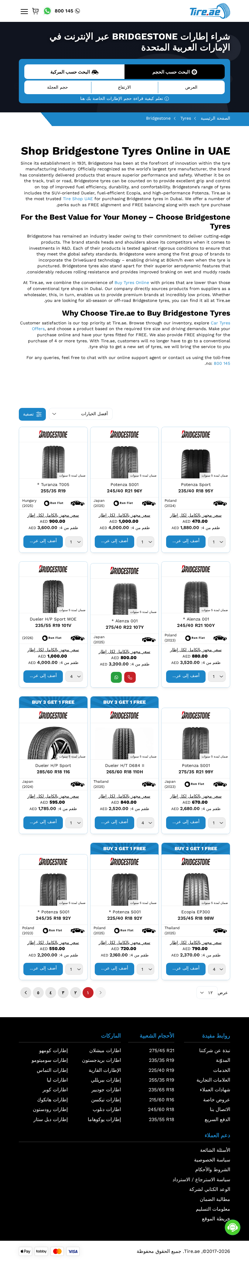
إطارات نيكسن (106, 1100)
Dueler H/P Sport (53, 765)
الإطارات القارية (105, 1070)
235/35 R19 (161, 1060)
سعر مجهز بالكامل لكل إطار (196, 515)
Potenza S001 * (125, 911)
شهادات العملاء (215, 1090)
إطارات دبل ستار (50, 1119)
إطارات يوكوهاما (104, 1119)
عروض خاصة (216, 1100)
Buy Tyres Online (131, 282)
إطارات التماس (52, 1070)
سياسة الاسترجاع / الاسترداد (201, 1179)
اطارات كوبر (55, 1090)
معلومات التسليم (213, 1209)
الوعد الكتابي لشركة (209, 1189)
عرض (223, 992)
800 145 (64, 11)
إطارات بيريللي (106, 1080)
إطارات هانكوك (52, 1100)
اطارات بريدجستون (101, 1060)
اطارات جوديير (106, 1090)
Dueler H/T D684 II (124, 765)
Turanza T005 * (53, 484)
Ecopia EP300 (195, 911)
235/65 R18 (161, 1090)
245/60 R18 (161, 1109)
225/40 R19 (161, 1070)
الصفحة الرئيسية (215, 118)
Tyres (185, 118)
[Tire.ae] (210, 10)
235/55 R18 (161, 1119)
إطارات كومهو (53, 1050)
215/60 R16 (161, 1100)
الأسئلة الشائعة (215, 1150)
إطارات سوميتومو (50, 1060)
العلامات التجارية (213, 1080)
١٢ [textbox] (210, 992)
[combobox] (217, 541)
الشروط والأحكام (212, 1169)
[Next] (25, 992)
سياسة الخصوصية (212, 1160)
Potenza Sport (196, 484)
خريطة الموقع (216, 1219)
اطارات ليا (57, 1080)
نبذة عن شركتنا (214, 1050)
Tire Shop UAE (78, 198)
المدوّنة (223, 1060)
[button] (220, 503)
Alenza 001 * (196, 619)
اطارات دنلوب (107, 1109)
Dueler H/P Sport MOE (53, 619)
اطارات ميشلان (105, 1050)
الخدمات (221, 1070)
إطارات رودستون (50, 1109)
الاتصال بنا (220, 1109)
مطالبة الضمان (215, 1199)
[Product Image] (196, 460)
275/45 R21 (161, 1050)
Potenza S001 (124, 484)
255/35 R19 (161, 1080)
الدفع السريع (217, 1119)
